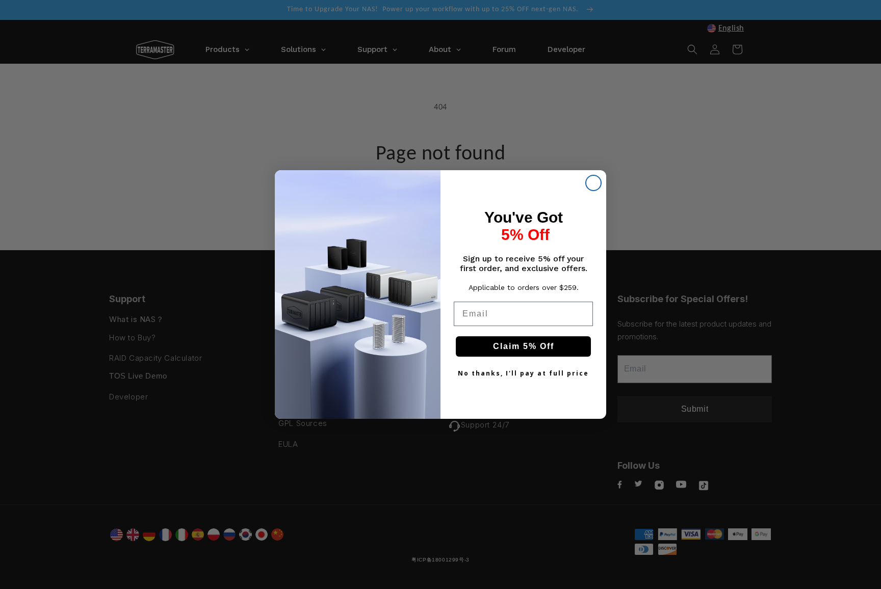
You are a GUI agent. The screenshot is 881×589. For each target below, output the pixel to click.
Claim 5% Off (523, 346)
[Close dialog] (593, 183)
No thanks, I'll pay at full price (523, 373)
